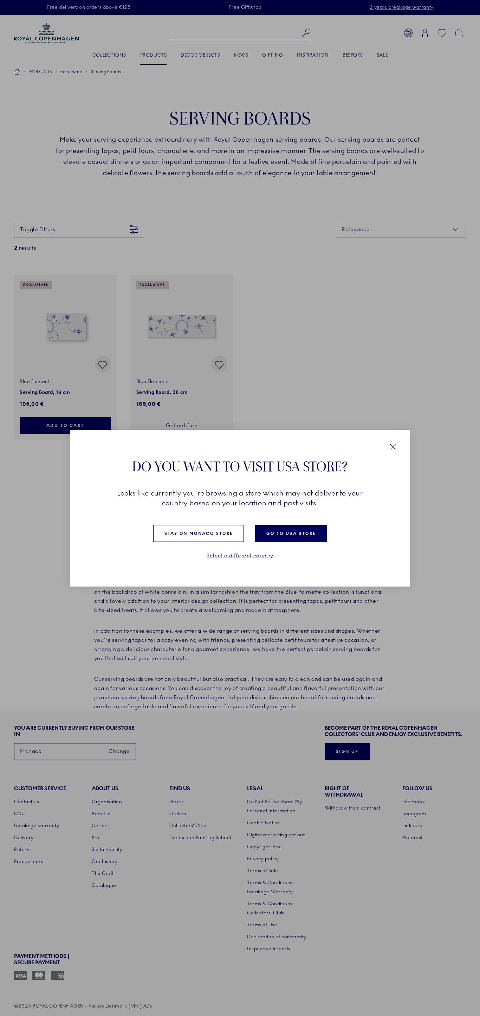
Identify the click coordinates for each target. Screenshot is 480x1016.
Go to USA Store (291, 533)
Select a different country (240, 555)
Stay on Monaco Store (198, 533)
